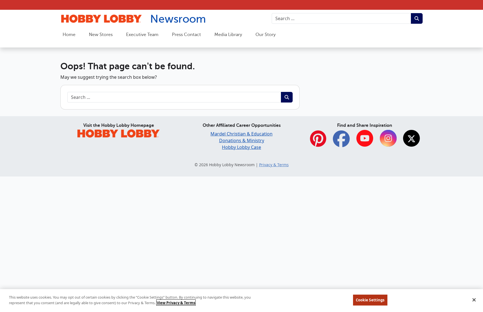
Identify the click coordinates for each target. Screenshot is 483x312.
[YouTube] (365, 138)
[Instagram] (388, 138)
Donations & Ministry (241, 140)
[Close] (474, 300)
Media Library (228, 34)
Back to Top (465, 265)
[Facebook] (341, 141)
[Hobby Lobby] (118, 133)
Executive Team (142, 34)
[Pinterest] (318, 141)
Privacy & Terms (274, 164)
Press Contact (186, 34)
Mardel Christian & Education (241, 134)
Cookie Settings (370, 300)
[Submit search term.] (417, 18)
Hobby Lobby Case (241, 147)
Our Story (265, 34)
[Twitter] (411, 138)
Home (69, 34)
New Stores (101, 34)
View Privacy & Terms (176, 302)
